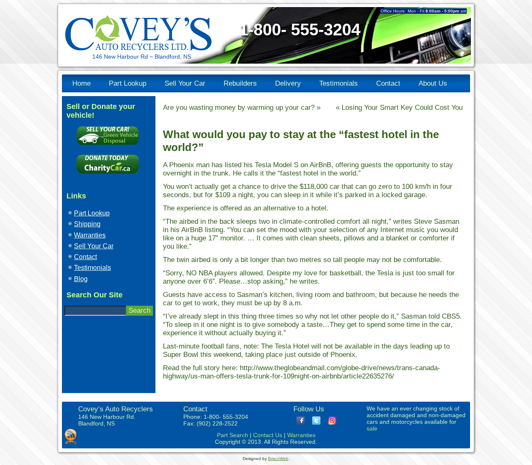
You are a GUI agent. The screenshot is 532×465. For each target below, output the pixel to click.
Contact (388, 83)
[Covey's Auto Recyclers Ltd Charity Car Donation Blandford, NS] (107, 175)
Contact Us (267, 435)
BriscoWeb (278, 458)
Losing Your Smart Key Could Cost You (402, 107)
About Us (433, 83)
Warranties (90, 235)
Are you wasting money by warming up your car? (239, 107)
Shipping (87, 224)
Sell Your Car (185, 83)
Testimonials (338, 83)
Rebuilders (240, 83)
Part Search (232, 435)
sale (372, 428)
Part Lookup (127, 83)
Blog (81, 278)
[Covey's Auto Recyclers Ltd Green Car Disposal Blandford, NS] (107, 146)
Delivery (288, 83)
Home (81, 83)
